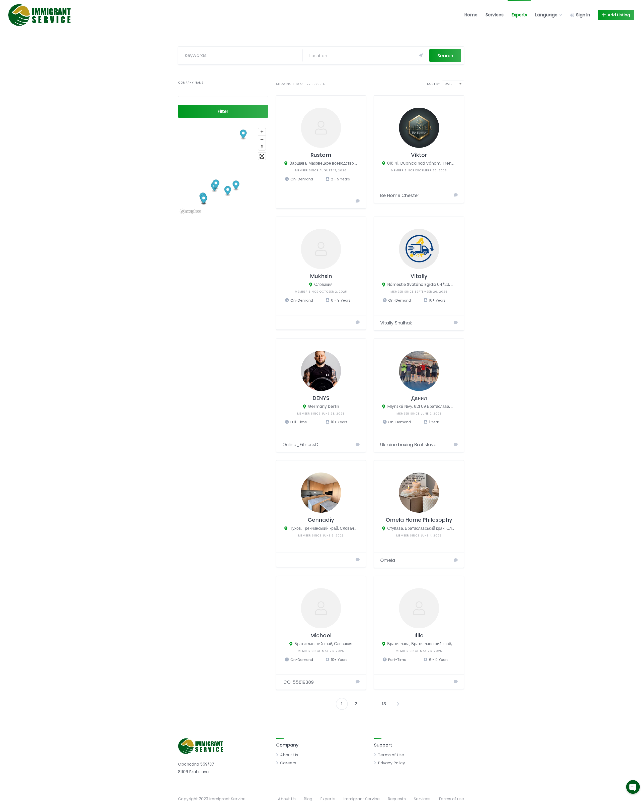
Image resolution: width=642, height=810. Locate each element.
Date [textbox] (448, 84)
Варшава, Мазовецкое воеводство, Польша (323, 163)
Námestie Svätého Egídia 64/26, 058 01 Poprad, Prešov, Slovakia (421, 284)
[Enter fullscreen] (262, 156)
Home (470, 15)
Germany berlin (323, 406)
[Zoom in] (262, 132)
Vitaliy (419, 276)
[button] (243, 134)
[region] (223, 171)
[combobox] (453, 84)
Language (546, 15)
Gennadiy (321, 519)
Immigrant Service (361, 799)
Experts (519, 15)
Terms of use (451, 799)
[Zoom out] (262, 139)
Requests (397, 799)
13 (384, 704)
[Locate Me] (421, 55)
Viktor (419, 155)
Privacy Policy (391, 763)
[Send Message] (358, 201)
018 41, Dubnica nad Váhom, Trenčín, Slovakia (421, 163)
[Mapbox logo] (191, 211)
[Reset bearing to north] (262, 146)
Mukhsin (321, 276)
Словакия (323, 284)
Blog (308, 799)
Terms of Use (391, 755)
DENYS (320, 398)
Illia (419, 635)
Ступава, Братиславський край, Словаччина (421, 528)
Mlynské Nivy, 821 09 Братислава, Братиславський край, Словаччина (421, 406)
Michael (321, 635)
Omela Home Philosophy (419, 519)
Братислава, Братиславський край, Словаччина (421, 644)
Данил (419, 398)
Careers (288, 763)
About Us (289, 755)
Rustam (320, 155)
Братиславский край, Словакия (323, 644)
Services (495, 15)
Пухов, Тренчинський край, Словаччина (323, 528)
